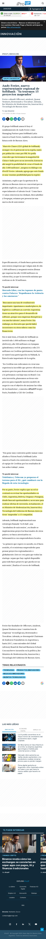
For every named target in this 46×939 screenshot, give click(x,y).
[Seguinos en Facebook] (17, 924)
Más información (14, 27)
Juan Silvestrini (9, 111)
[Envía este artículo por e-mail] (23, 119)
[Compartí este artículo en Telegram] (19, 119)
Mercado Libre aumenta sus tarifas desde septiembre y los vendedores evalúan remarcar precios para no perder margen (29, 758)
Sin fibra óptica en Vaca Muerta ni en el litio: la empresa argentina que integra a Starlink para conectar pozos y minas (30, 748)
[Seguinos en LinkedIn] (23, 924)
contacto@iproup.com (10, 916)
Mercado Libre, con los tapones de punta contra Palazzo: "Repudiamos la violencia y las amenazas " (23, 293)
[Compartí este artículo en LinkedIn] (15, 119)
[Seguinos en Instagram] (10, 924)
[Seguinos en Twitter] (29, 924)
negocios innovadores (13, 674)
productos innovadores (28, 670)
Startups (34, 893)
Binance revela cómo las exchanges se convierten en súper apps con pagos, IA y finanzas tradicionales (19, 864)
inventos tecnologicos (14, 677)
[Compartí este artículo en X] (7, 119)
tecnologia (8, 670)
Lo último (12, 886)
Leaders (12, 897)
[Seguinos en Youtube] (36, 924)
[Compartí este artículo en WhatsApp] (11, 119)
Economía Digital (23, 888)
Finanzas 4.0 (34, 886)
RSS (23, 905)
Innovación (23, 893)
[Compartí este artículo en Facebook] (4, 119)
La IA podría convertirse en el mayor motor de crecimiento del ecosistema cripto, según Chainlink (30, 738)
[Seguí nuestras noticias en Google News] (42, 119)
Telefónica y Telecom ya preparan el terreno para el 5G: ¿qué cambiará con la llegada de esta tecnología (22, 480)
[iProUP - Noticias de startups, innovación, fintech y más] (23, 3)
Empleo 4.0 (12, 893)
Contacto (23, 897)
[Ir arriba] (42, 929)
